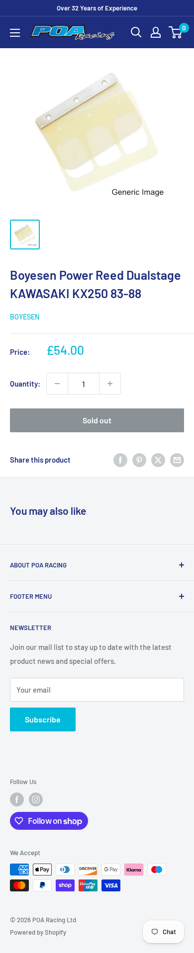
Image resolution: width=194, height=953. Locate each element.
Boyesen (24, 317)
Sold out (97, 420)
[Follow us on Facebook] (17, 799)
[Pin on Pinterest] (139, 459)
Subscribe (43, 719)
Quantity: (25, 383)
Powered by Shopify (38, 932)
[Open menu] (15, 33)
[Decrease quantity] (57, 383)
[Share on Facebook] (120, 459)
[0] (176, 32)
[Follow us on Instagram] (36, 799)
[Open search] (136, 32)
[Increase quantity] (109, 383)
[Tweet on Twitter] (158, 459)
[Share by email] (177, 459)
